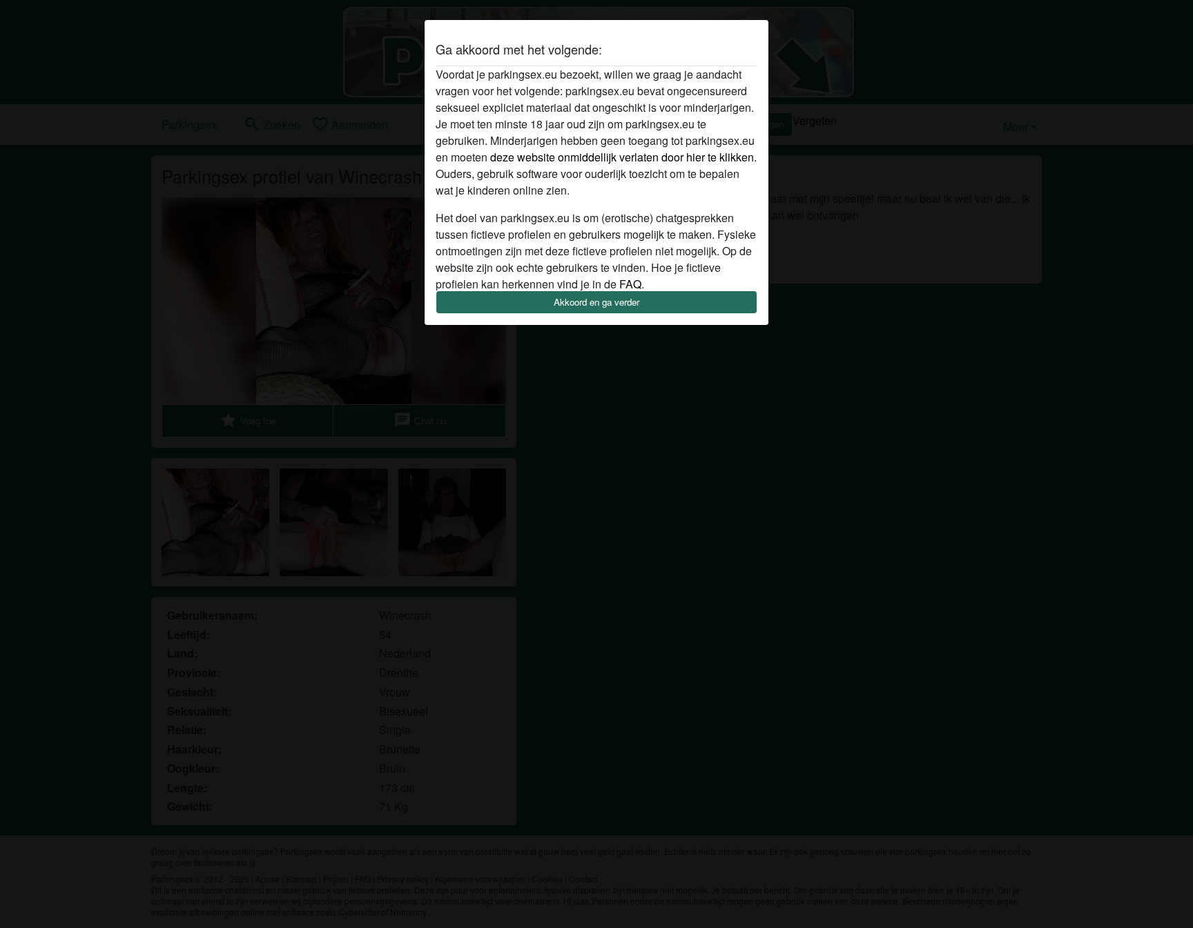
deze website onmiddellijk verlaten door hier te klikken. (623, 157)
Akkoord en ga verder (596, 301)
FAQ (630, 284)
